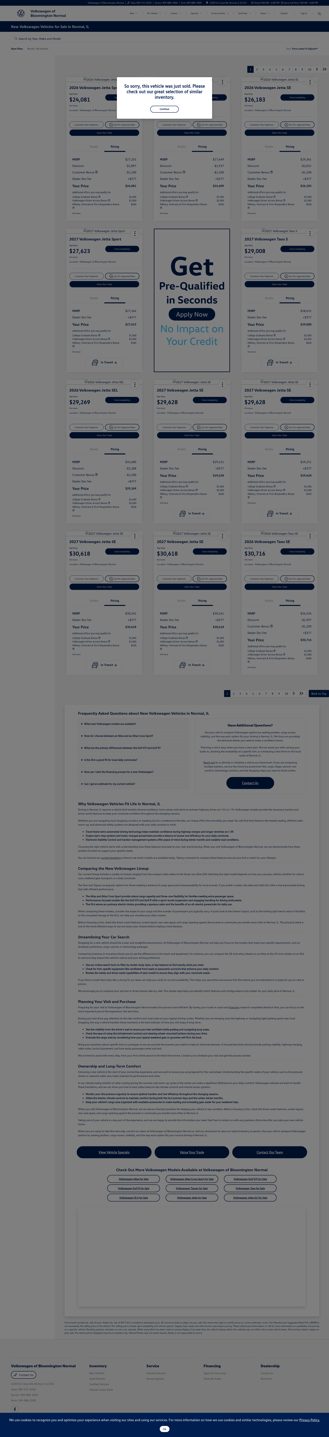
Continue (164, 109)
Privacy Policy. (309, 1420)
